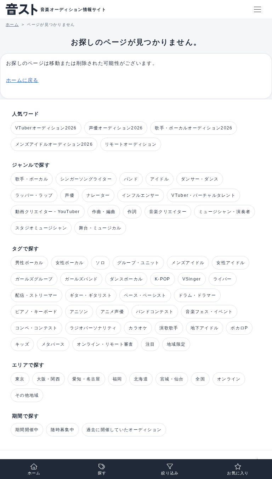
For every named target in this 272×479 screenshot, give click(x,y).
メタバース (53, 344)
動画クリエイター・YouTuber (47, 211)
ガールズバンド (81, 279)
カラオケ (138, 327)
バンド (131, 179)
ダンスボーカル (126, 279)
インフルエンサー (140, 195)
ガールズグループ (34, 279)
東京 (20, 379)
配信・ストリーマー (36, 295)
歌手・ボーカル (31, 179)
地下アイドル (205, 327)
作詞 (132, 211)
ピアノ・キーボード (36, 311)
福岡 (117, 379)
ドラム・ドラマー (197, 295)
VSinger (191, 279)
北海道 (141, 379)
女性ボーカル (70, 262)
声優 (69, 195)
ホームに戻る (22, 80)
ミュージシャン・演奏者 (224, 211)
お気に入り (238, 473)
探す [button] (102, 473)
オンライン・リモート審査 (105, 344)
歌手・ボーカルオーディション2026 (193, 128)
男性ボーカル (29, 262)
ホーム (34, 473)
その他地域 (27, 395)
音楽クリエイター (168, 211)
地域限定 (176, 344)
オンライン (228, 379)
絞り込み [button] (169, 473)
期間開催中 (27, 429)
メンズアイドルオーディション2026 (54, 144)
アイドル (159, 179)
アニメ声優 (112, 311)
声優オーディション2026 (116, 128)
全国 (200, 379)
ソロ (100, 262)
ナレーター (98, 195)
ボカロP (239, 327)
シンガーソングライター (86, 179)
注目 (150, 344)
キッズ (22, 344)
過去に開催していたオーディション (124, 429)
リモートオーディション (131, 144)
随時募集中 (62, 429)
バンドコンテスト (155, 311)
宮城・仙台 (171, 379)
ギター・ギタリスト (91, 295)
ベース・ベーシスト (145, 295)
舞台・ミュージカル (100, 227)
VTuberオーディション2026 (46, 128)
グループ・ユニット (138, 262)
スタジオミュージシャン (41, 227)
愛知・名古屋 (86, 379)
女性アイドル (230, 262)
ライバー (222, 279)
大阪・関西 (48, 379)
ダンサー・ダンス (200, 179)
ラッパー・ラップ (34, 195)
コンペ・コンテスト (36, 327)
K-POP (162, 279)
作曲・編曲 (103, 211)
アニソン (79, 311)
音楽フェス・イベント (209, 311)
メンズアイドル (187, 262)
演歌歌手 (168, 327)
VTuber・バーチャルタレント (203, 195)
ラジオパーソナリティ (93, 327)
